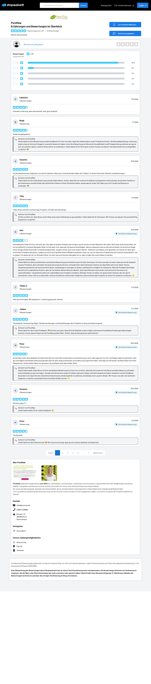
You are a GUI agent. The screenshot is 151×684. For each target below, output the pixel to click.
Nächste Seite (98, 453)
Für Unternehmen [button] (122, 5)
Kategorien (106, 5)
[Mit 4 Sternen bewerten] (132, 44)
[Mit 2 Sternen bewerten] (123, 44)
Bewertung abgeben (33, 44)
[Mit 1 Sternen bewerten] (118, 44)
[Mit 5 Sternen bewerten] (136, 44)
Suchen (83, 5)
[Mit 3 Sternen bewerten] (127, 44)
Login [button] (141, 5)
